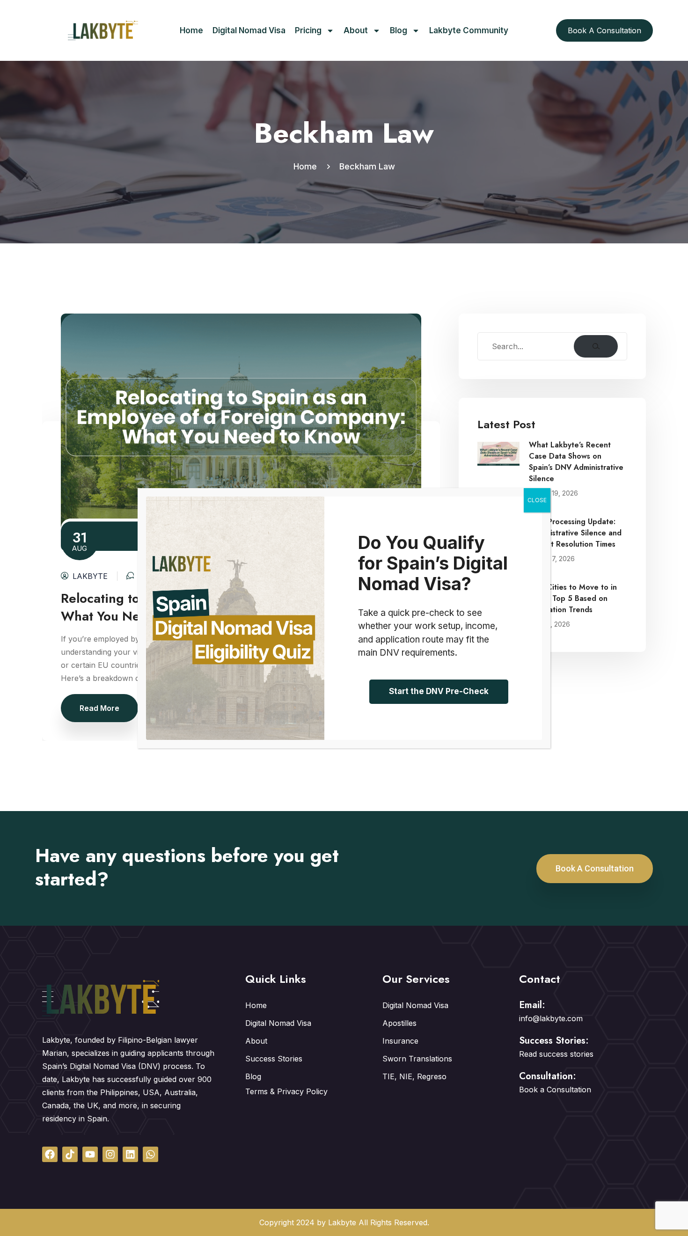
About (356, 30)
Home (191, 30)
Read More (99, 708)
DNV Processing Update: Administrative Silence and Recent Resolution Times (575, 532)
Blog (398, 30)
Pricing (308, 30)
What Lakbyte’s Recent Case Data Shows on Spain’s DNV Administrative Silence (576, 461)
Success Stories (273, 1058)
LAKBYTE (90, 576)
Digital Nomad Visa (248, 30)
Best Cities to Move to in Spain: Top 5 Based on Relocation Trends (573, 598)
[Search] (596, 346)
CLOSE (537, 500)
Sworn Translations (417, 1058)
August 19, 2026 (553, 493)
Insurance (400, 1041)
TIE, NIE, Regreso (414, 1076)
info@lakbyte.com (551, 1018)
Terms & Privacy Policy (286, 1091)
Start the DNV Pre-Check (439, 691)
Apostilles (399, 1023)
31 (79, 540)
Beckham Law (367, 166)
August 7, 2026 (552, 559)
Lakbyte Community (468, 30)
